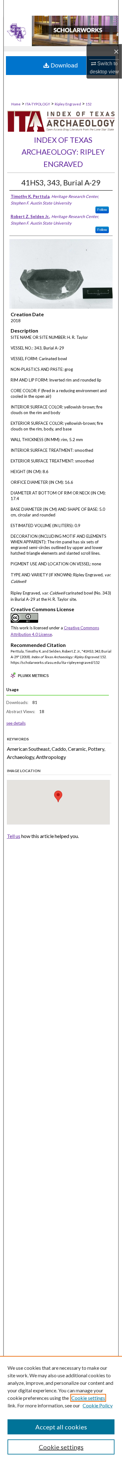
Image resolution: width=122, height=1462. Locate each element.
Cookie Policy (98, 1405)
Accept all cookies (61, 1427)
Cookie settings (88, 1398)
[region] (61, 1409)
